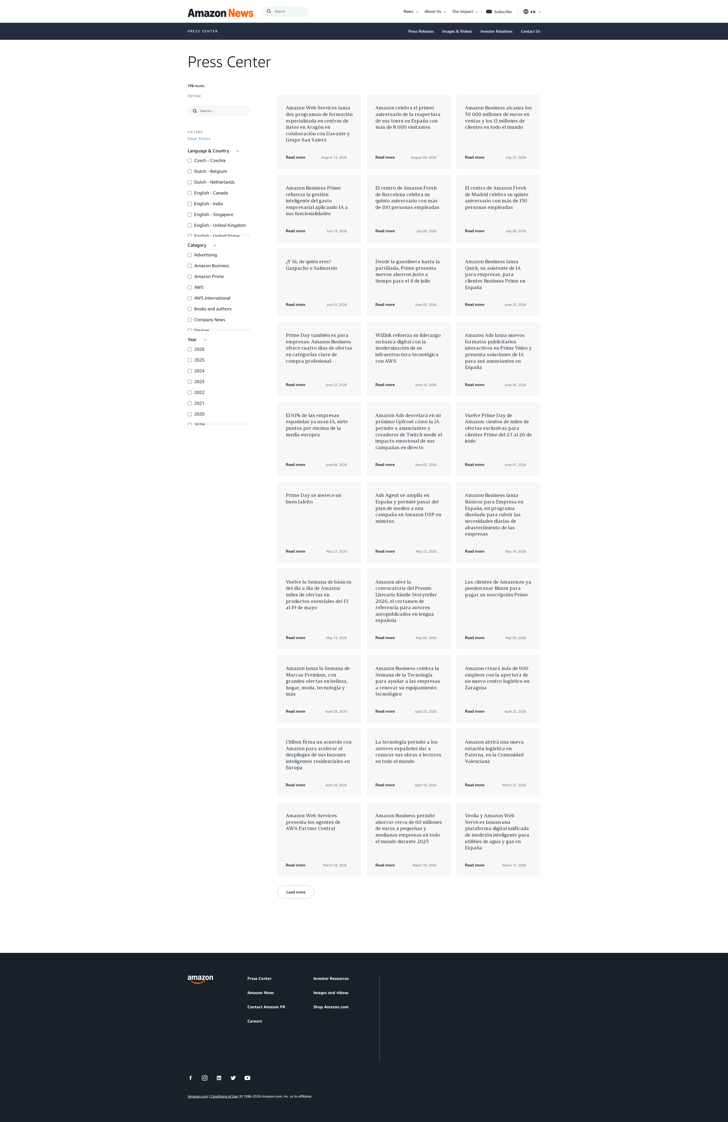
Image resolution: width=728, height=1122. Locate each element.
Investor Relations (496, 31)
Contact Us (530, 31)
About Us (433, 11)
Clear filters (199, 139)
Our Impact (462, 11)
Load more (295, 891)
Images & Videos (457, 31)
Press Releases (421, 31)
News (408, 11)
